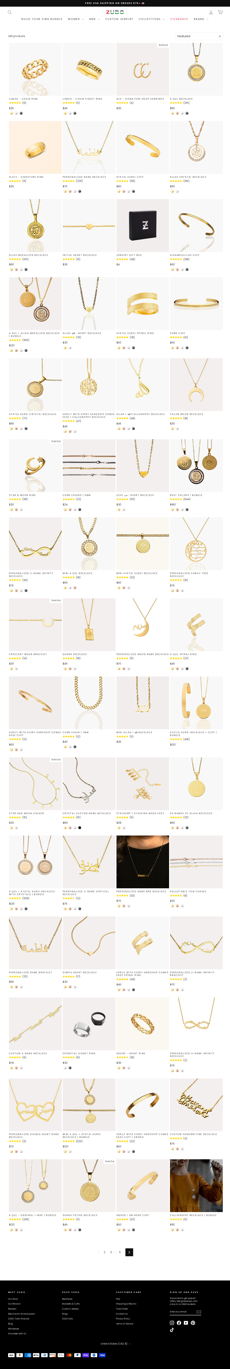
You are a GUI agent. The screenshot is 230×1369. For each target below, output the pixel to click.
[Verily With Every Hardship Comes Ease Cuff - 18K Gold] (11, 749)
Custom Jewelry (119, 19)
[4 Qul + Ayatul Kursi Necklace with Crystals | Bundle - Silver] (21, 908)
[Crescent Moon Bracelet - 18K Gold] (11, 668)
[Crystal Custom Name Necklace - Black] (79, 827)
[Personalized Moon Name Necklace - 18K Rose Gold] (123, 668)
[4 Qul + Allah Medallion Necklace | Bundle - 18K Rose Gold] (16, 350)
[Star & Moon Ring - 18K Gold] (11, 509)
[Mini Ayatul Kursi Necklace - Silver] (128, 587)
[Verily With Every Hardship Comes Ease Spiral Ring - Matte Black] (133, 989)
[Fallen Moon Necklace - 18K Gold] (172, 428)
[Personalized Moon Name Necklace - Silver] (128, 668)
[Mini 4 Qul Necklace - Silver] (70, 587)
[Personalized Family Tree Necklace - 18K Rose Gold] (177, 590)
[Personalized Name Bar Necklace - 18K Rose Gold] (123, 906)
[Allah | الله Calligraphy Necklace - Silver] (128, 428)
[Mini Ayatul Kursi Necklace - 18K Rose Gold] (123, 587)
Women (74, 19)
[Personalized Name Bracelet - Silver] (21, 987)
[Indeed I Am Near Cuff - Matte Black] (133, 1229)
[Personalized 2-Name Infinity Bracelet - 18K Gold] (172, 989)
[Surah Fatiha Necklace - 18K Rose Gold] (70, 1229)
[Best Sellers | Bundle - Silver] (182, 509)
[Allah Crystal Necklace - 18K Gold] (172, 191)
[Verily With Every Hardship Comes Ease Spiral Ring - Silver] (128, 989)
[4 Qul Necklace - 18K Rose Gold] (177, 113)
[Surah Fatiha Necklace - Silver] (75, 1229)
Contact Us (122, 1313)
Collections (150, 19)
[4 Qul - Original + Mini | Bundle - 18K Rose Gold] (16, 1229)
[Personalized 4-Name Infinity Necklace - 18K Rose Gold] (177, 1070)
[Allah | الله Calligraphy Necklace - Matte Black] (133, 428)
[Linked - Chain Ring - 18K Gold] (11, 113)
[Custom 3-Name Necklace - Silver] (21, 1067)
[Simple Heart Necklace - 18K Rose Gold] (70, 987)
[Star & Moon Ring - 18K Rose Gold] (16, 509)
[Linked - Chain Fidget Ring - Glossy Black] (75, 113)
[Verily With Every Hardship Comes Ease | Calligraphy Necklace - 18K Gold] (65, 431)
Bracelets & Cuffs (71, 1303)
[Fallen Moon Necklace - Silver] (177, 428)
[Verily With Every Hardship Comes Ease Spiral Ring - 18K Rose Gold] (123, 989)
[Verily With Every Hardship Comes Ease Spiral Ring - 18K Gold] (119, 989)
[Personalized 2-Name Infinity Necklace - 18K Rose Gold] (16, 590)
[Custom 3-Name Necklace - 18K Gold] (11, 1067)
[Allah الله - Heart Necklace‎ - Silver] (70, 347)
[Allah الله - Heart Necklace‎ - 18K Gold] (65, 347)
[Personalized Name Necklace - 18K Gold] (65, 191)
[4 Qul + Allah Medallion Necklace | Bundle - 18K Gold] (11, 350)
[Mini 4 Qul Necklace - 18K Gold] (65, 587)
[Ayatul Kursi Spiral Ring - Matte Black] (133, 347)
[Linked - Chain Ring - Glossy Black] (21, 113)
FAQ (118, 1299)
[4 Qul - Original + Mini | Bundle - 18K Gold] (11, 1229)
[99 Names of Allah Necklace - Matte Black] (187, 827)
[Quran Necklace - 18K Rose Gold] (70, 668)
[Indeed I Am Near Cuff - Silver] (128, 1229)
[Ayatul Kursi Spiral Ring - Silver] (128, 347)
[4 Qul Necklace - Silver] (182, 113)
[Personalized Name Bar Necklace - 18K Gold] (119, 906)
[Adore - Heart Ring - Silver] (128, 1067)
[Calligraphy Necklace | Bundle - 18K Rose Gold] (177, 1229)
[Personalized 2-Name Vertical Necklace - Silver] (75, 908)
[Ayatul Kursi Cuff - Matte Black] (133, 191)
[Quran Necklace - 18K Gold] (65, 668)
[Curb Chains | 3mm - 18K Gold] (65, 509)
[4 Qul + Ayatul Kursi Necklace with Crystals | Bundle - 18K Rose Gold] (16, 908)
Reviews (12, 1308)
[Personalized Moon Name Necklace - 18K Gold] (119, 668)
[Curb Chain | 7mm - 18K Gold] (65, 746)
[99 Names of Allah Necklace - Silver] (182, 827)
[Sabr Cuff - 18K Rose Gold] (177, 347)
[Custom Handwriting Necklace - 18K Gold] (172, 1148)
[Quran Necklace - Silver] (75, 668)
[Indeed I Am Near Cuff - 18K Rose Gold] (123, 1229)
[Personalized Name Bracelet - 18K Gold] (11, 987)
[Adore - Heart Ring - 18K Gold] (119, 1067)
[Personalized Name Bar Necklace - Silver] (128, 906)
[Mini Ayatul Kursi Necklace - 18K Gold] (119, 587)
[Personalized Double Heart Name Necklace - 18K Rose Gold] (16, 1151)
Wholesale (13, 1328)
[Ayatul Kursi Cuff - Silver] (128, 191)
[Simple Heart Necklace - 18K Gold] (65, 987)
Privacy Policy (123, 1318)
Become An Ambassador (21, 1313)
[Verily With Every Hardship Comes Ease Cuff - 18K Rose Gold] (16, 749)
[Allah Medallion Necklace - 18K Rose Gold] (16, 269)
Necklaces (67, 1299)
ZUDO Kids (67, 1318)
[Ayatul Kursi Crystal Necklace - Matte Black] (26, 428)
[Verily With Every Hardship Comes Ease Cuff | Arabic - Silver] (128, 1151)
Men (93, 19)
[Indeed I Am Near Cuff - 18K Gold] (119, 1229)
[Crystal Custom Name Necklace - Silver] (75, 827)
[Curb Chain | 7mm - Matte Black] (75, 746)
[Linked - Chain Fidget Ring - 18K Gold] (65, 113)
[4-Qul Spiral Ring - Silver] (182, 668)
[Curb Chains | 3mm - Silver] (75, 509)
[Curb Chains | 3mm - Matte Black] (79, 509)
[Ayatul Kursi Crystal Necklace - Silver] (21, 428)
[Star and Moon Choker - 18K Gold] (11, 827)
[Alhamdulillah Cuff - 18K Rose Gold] (177, 269)
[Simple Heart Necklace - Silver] (75, 987)
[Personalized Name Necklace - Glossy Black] (79, 191)
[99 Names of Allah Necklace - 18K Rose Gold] (177, 827)
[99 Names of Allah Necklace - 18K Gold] (172, 827)
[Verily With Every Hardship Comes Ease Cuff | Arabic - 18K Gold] (119, 1151)
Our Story (13, 1299)
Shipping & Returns (126, 1303)
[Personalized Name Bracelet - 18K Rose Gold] (16, 987)
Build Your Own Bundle (42, 19)
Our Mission (14, 1303)
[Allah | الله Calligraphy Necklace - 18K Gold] (119, 428)
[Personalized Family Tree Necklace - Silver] (182, 590)
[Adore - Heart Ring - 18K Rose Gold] (123, 1067)
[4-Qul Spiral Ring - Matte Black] (187, 668)
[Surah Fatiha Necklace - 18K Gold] (65, 1229)
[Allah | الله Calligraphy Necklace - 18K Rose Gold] (123, 428)
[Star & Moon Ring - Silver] (21, 509)
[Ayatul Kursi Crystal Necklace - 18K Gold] (11, 428)
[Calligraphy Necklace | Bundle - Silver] (182, 1229)
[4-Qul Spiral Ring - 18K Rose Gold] (177, 668)
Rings (65, 1313)
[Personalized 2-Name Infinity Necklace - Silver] (21, 590)
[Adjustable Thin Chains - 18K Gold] (172, 906)
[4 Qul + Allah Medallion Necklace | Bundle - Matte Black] (26, 350)
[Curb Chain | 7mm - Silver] (70, 746)
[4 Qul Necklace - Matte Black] (187, 113)
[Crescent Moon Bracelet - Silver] (16, 668)
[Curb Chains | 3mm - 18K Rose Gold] (70, 509)
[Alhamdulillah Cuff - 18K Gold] (172, 269)
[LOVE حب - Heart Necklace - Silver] (123, 509)
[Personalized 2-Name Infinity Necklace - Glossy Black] (26, 590)
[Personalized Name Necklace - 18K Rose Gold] (70, 191)
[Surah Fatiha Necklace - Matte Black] (79, 1229)
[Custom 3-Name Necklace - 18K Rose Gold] (16, 1067)
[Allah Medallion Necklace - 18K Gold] (11, 269)
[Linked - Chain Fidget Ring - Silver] (70, 113)
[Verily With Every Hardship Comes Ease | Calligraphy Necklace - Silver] (75, 431)
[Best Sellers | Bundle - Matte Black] (187, 509)
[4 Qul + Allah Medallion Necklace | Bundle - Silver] (21, 350)
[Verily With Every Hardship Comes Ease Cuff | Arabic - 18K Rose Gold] (123, 1151)
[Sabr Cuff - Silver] (182, 347)
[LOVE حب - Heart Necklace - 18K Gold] (119, 509)
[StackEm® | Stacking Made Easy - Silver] (123, 827)
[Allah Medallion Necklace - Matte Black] (26, 269)
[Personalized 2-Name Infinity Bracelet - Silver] (182, 989)
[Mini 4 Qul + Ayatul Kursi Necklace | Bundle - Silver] (70, 1151)
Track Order (122, 1308)
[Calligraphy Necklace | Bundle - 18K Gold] (172, 1229)
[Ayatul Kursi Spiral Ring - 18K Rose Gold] (123, 347)
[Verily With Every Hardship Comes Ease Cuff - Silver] (21, 749)
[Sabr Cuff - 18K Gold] (172, 347)
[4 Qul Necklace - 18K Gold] (172, 113)
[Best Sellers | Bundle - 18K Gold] (172, 509)
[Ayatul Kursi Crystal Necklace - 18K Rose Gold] (16, 428)
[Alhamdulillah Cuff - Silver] (182, 269)
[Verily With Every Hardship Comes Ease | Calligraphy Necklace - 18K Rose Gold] (70, 431)
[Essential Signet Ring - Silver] (65, 1067)
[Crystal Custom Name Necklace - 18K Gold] (65, 827)
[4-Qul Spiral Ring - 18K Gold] (172, 668)
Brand (200, 19)
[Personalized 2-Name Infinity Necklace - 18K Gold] (11, 590)
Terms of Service (124, 1323)
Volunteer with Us (17, 1333)
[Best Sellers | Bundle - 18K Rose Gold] (177, 509)
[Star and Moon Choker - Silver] (16, 827)
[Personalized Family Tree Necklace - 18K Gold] (172, 590)
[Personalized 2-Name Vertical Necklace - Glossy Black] (79, 908)
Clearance (179, 19)
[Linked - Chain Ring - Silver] (16, 113)
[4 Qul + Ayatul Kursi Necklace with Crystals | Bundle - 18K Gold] (11, 908)
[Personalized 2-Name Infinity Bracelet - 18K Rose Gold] (177, 989)
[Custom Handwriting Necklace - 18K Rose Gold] (177, 1148)
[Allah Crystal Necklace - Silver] (177, 191)
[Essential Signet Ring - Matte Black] (70, 1067)
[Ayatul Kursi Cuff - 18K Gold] (119, 191)
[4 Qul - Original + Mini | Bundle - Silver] (21, 1229)
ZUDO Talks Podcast (18, 1318)
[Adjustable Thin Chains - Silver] (182, 906)
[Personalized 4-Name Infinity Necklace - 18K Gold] (172, 1070)
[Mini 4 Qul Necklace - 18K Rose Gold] (75, 587)
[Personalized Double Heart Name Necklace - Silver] (21, 1151)
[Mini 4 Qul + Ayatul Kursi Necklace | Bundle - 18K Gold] (65, 1151)
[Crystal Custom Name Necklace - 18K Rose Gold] (70, 827)
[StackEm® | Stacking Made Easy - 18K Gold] (119, 827)
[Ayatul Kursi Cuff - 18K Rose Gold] (123, 191)
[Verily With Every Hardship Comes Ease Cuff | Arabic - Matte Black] (133, 1151)
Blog (10, 1323)
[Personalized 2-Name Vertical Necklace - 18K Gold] (65, 908)
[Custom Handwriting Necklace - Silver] (182, 1148)
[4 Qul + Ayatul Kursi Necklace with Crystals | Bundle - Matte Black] (26, 908)
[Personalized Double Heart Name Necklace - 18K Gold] (11, 1151)
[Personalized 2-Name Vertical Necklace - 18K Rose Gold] (70, 908)
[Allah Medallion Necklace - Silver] (21, 269)
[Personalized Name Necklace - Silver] (75, 191)
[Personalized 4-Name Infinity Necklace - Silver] (182, 1070)
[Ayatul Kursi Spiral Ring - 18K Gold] (119, 347)
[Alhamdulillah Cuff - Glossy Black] (187, 269)
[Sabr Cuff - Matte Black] (187, 347)
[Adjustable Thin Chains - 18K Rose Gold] (177, 906)
